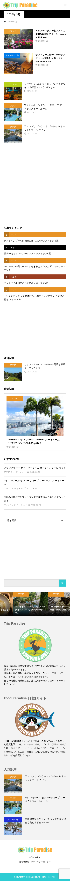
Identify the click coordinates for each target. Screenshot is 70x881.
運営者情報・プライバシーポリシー (35, 862)
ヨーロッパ (21, 505)
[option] (17, 604)
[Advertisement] (35, 184)
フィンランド (10, 505)
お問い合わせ (35, 857)
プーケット (20, 472)
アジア (7, 472)
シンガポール (16, 488)
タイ (13, 472)
